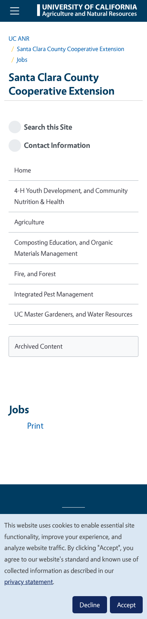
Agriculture (29, 222)
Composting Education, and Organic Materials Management (63, 248)
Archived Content (38, 346)
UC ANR (19, 38)
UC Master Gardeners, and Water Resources (73, 314)
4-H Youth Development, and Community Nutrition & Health (71, 196)
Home (22, 170)
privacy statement (28, 581)
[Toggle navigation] (14, 10)
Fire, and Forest (35, 273)
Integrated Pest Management (53, 294)
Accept (126, 604)
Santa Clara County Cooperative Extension (70, 49)
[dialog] (73, 566)
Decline (90, 604)
